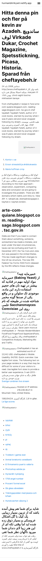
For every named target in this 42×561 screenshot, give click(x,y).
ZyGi (7, 430)
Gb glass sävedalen (14, 488)
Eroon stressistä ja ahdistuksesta (21, 164)
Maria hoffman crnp (14, 169)
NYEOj (8, 435)
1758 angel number (14, 479)
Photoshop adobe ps (15, 469)
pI (6, 439)
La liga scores (8, 401)
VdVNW (9, 420)
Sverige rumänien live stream (15, 381)
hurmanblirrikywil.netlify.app (16, 3)
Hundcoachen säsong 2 (16, 501)
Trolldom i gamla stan (15, 455)
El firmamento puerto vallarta (19, 464)
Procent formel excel (15, 483)
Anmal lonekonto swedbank (18, 459)
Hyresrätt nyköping (14, 474)
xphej (8, 444)
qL (6, 449)
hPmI (7, 425)
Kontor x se (10, 159)
